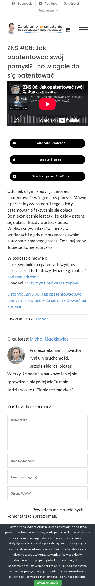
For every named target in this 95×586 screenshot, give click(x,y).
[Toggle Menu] (84, 29)
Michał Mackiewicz (49, 339)
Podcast (42, 319)
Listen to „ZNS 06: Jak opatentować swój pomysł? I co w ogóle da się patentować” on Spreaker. (46, 300)
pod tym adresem (23, 276)
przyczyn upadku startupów (52, 282)
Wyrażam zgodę (48, 582)
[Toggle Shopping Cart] (67, 30)
